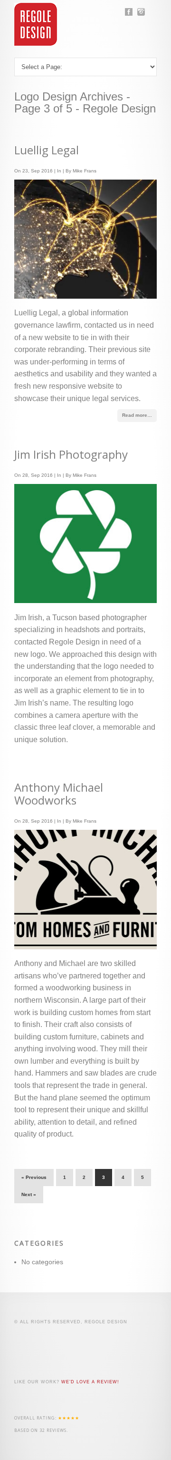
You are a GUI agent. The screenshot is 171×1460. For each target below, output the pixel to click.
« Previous (34, 1177)
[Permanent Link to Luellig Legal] (85, 296)
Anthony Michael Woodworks (58, 793)
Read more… (137, 415)
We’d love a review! (90, 1381)
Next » (28, 1194)
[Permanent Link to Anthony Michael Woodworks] (85, 947)
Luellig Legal (46, 150)
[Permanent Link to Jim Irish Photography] (85, 600)
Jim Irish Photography (71, 454)
